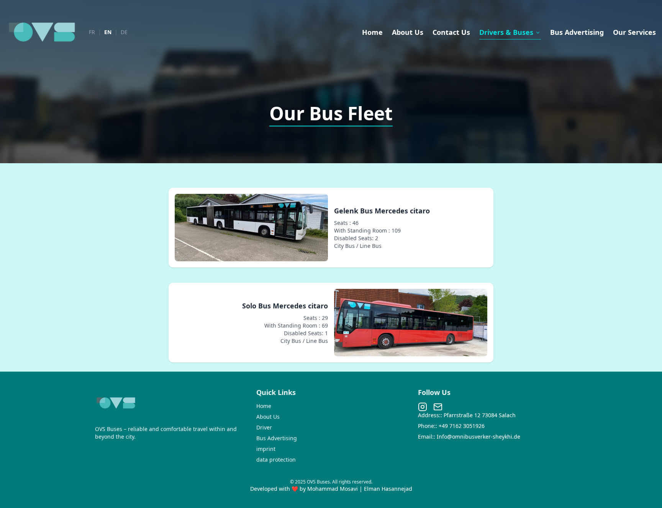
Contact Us (451, 32)
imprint (265, 448)
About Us (407, 32)
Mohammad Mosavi (333, 488)
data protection (276, 459)
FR (92, 32)
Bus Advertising (577, 32)
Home (372, 32)
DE (124, 32)
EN (107, 32)
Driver (264, 427)
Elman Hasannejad (388, 488)
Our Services (634, 32)
